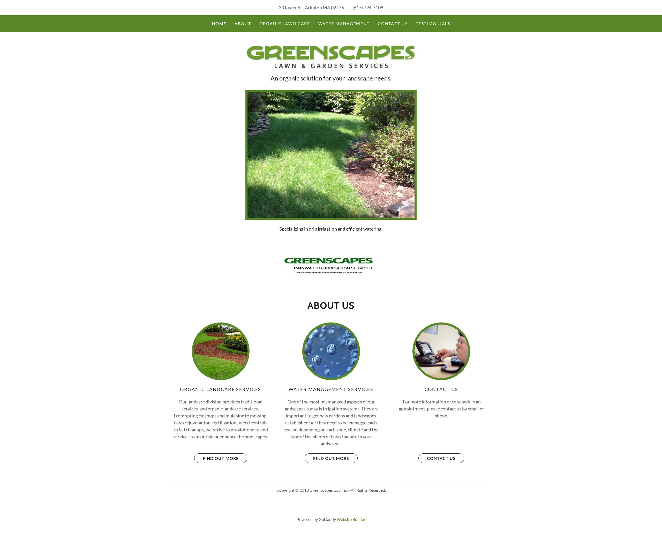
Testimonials (433, 23)
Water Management (344, 23)
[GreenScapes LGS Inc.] (330, 55)
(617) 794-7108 (367, 7)
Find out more (221, 458)
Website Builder (351, 519)
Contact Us (393, 23)
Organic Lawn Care (284, 23)
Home (219, 23)
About (243, 23)
